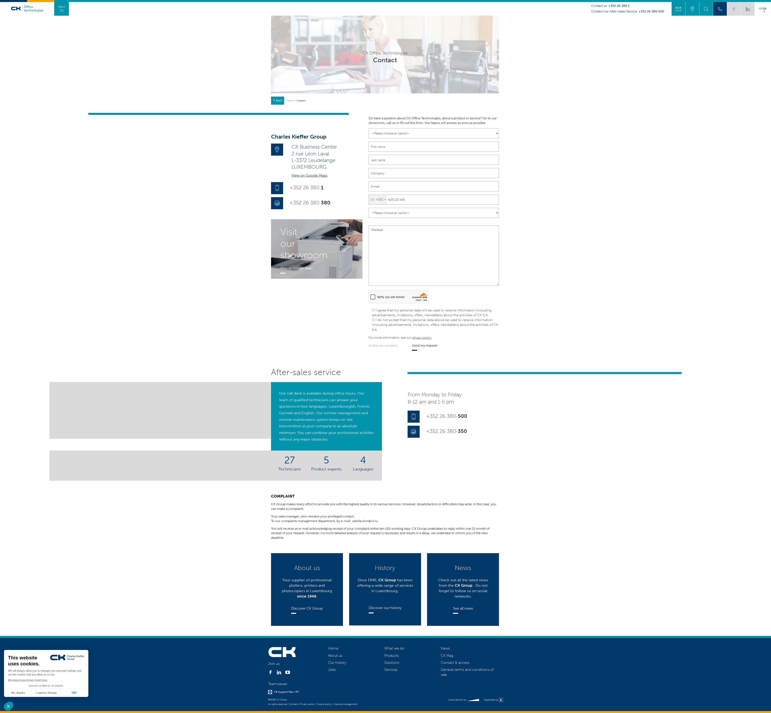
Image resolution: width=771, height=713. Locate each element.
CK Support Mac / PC (286, 691)
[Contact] (678, 9)
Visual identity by (457, 699)
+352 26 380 (306, 188)
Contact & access (455, 662)
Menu (61, 6)
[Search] (706, 9)
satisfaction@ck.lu (365, 521)
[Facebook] (270, 673)
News (445, 648)
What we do (394, 648)
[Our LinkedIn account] (748, 9)
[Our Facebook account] (734, 9)
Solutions (391, 662)
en (764, 8)
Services (391, 669)
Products (391, 655)
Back (279, 100)
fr (760, 8)
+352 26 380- (446, 416)
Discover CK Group (307, 608)
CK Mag (447, 655)
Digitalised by (491, 699)
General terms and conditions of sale (467, 672)
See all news (463, 608)
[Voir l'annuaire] (720, 9)
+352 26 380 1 (619, 6)
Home (290, 100)
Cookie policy (324, 704)
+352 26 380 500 (651, 11)
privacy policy (422, 338)
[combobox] (378, 199)
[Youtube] (287, 673)
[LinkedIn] (279, 673)
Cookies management (345, 704)
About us (335, 655)
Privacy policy (307, 704)
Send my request (424, 345)
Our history (337, 662)
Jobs (332, 669)
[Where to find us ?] (692, 9)
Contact (293, 704)
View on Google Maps (309, 175)
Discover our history (385, 608)
